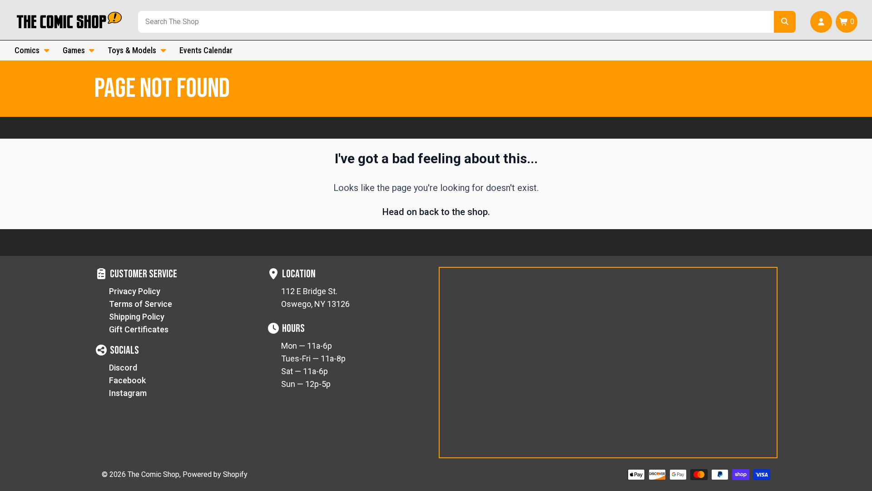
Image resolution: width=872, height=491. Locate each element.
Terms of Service (140, 304)
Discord (123, 367)
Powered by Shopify (215, 474)
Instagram (128, 393)
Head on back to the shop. (436, 211)
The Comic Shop (153, 474)
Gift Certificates (138, 329)
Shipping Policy (136, 316)
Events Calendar (206, 50)
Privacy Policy (134, 291)
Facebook (127, 380)
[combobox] (454, 22)
